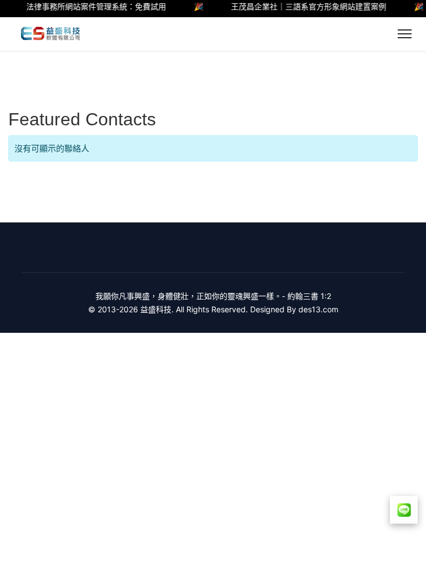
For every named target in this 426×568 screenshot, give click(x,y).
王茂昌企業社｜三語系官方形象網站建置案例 (305, 6)
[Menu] (405, 33)
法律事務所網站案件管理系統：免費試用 (93, 6)
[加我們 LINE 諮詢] (404, 510)
